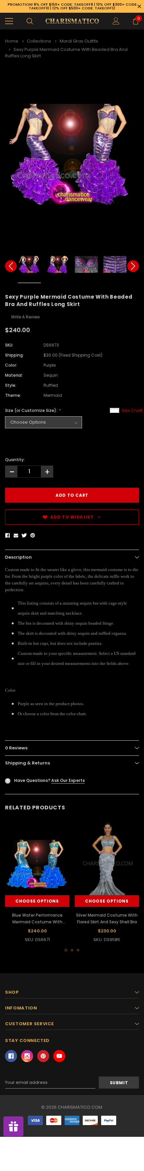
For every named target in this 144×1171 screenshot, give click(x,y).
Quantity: (15, 460)
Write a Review (25, 317)
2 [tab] (72, 950)
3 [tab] (78, 950)
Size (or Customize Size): (31, 410)
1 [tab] (66, 950)
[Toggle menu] (9, 21)
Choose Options (37, 901)
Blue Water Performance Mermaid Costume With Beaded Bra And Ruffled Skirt (37, 921)
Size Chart (132, 410)
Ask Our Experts (68, 780)
